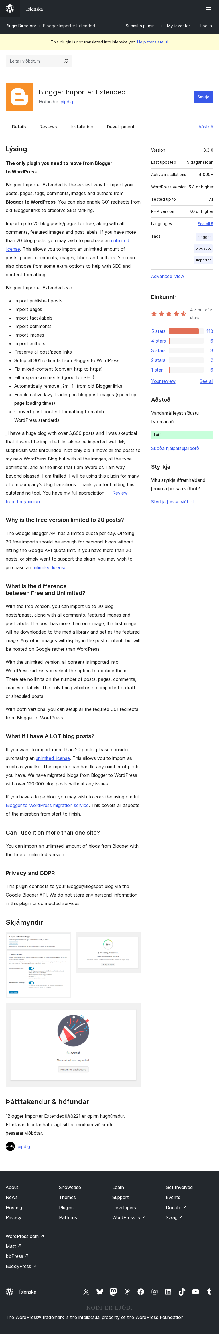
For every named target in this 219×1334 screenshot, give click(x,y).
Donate (176, 1207)
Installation (81, 127)
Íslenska (27, 1292)
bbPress (17, 1256)
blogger (204, 237)
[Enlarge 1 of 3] (63, 940)
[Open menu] (210, 8)
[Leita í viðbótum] (66, 61)
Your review (163, 381)
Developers (124, 1207)
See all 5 (205, 223)
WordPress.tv (129, 1217)
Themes (67, 1197)
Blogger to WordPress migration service (47, 805)
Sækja (203, 96)
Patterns (68, 1217)
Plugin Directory (21, 25)
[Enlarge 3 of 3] (133, 1010)
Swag (174, 1217)
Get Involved (179, 1187)
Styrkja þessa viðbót (172, 502)
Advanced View (167, 276)
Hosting (14, 1207)
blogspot (203, 248)
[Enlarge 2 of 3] (133, 940)
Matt (14, 1246)
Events (173, 1197)
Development (121, 127)
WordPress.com (25, 1236)
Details (19, 127)
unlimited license (49, 567)
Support (120, 1197)
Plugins (66, 1207)
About (12, 1187)
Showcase (70, 1187)
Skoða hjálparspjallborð (175, 448)
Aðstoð (205, 127)
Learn (118, 1187)
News (12, 1197)
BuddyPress (21, 1266)
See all (206, 381)
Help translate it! (152, 42)
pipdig (67, 102)
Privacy (13, 1217)
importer (203, 260)
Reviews (48, 127)
